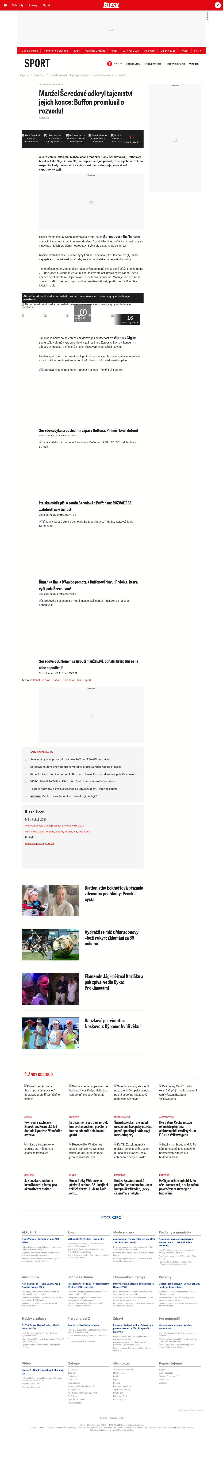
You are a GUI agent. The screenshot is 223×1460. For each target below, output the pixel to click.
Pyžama (116, 1383)
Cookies (152, 1427)
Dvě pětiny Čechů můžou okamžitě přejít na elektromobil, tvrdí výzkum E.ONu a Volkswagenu (177, 1128)
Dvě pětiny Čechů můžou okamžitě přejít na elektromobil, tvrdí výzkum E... (40, 1293)
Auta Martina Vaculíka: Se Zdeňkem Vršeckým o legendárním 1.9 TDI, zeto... (42, 1298)
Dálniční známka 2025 (33, 1287)
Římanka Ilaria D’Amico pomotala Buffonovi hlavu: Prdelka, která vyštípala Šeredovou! (83, 774)
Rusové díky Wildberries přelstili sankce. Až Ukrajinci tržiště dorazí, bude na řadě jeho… (88, 1187)
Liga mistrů (98, 1239)
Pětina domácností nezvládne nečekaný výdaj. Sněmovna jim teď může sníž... (41, 1248)
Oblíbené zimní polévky (170, 1284)
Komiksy (188, 1325)
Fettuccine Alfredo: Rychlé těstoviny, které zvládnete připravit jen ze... (176, 1298)
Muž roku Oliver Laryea (32, 1387)
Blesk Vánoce (29, 1239)
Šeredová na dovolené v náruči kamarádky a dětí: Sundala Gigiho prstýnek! (76, 766)
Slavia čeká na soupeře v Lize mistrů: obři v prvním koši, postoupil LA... (86, 1245)
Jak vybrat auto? (75, 1403)
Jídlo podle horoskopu (171, 1287)
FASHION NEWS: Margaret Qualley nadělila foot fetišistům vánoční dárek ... (88, 1331)
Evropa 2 (163, 1383)
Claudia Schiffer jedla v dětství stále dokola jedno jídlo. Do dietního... (179, 1304)
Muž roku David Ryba (31, 1384)
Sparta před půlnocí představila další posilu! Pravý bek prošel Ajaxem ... (86, 1250)
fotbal (36, 680)
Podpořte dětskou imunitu (126, 1325)
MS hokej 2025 (75, 1239)
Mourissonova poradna (170, 1325)
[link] (17, 5)
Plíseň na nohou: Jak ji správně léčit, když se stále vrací (132, 1349)
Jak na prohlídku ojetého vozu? (81, 1386)
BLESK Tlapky (29, 1325)
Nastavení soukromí (166, 1427)
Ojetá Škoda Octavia (76, 1399)
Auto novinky (166, 1117)
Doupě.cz (164, 1175)
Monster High (119, 1373)
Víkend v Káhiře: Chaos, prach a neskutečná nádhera (41, 1346)
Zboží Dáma (73, 1379)
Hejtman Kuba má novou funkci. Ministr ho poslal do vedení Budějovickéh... (133, 1304)
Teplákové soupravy (121, 1389)
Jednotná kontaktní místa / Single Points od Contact (111, 1430)
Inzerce (103, 1418)
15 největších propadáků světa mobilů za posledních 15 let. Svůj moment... (85, 1298)
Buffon (56, 680)
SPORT (37, 63)
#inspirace (73, 1325)
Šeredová (69, 680)
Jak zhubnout (120, 1239)
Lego (115, 1379)
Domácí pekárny (191, 1284)
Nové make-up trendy (125, 1242)
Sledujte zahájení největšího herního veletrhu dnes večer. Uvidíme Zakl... (178, 1340)
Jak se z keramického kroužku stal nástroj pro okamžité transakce (40, 1184)
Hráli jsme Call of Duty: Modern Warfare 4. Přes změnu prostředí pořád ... (88, 1293)
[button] (30, 51)
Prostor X (27, 1370)
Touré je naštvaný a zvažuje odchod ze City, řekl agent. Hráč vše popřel (73, 788)
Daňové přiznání (121, 1284)
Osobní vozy (73, 1376)
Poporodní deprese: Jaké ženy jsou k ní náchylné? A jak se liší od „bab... (130, 1343)
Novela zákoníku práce (142, 1284)
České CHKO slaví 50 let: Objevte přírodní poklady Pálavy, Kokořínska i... (177, 1346)
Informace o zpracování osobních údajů (130, 1427)
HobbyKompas (74, 1389)
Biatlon (87, 1239)
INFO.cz (26, 1242)
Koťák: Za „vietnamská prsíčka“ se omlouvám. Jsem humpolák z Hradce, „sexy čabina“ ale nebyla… (133, 1187)
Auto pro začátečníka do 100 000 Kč (83, 1393)
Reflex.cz (119, 1175)
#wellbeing (85, 1325)
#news (95, 1325)
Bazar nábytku (119, 1399)
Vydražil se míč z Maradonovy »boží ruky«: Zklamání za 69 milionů (112, 937)
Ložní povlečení (120, 1396)
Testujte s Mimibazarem (123, 1370)
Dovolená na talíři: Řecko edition (81, 1341)
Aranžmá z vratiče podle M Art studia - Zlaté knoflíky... (177, 1257)
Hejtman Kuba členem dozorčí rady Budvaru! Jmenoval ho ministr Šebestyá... (41, 1254)
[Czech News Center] (117, 1217)
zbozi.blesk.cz (74, 1383)
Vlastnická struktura (184, 1427)
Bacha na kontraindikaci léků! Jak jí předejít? (69, 796)
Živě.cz (28, 1117)
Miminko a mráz (167, 1242)
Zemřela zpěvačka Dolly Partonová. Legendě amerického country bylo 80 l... (41, 1259)
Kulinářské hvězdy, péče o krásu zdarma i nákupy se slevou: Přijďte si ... (176, 1251)
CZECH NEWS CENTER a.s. (113, 1425)
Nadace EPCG (120, 1287)
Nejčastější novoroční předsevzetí (176, 1239)
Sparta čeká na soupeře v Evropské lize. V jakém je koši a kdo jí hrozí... (88, 1256)
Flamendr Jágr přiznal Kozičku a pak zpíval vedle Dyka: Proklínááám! (114, 982)
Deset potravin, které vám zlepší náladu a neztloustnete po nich (130, 1337)
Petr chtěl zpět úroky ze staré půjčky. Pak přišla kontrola (133, 1254)
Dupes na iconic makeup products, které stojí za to (88, 1337)
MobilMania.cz (122, 1117)
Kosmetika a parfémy (122, 1386)
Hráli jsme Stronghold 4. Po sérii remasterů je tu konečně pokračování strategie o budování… (179, 1187)
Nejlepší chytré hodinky (79, 1284)
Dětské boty (118, 1393)
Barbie (116, 1376)
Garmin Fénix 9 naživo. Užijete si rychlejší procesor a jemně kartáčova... (85, 1304)
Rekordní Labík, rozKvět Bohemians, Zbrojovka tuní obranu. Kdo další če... (42, 1379)
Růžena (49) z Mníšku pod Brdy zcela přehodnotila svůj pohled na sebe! (175, 1263)
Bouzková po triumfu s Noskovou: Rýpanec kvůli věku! (113, 1023)
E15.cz (72, 1175)
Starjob (162, 1370)
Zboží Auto (72, 1396)
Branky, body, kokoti (43, 1370)
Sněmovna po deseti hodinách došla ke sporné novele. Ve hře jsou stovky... (133, 1298)
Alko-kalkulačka (30, 1284)
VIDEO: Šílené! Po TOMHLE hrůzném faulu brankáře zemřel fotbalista (72, 781)
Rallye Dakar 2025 (49, 1284)
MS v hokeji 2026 (36, 819)
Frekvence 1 (164, 1379)
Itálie (80, 680)
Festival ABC (165, 1328)
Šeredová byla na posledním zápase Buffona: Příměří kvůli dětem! (70, 759)
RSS (121, 1418)
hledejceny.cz (73, 1370)
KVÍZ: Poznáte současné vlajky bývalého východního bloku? (39, 1334)
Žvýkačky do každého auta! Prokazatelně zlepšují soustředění (39, 1304)
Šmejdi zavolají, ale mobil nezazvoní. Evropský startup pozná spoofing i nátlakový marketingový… (133, 1128)
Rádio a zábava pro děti (169, 1376)
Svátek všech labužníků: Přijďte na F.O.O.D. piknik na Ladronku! (178, 1293)
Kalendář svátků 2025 (48, 1239)
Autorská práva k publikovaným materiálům (48, 1427)
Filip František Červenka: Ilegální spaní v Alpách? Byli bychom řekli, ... (43, 1340)
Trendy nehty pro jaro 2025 (141, 1239)
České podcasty (166, 1373)
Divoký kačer (45, 1325)
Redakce (113, 1418)
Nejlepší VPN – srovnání (80, 1287)
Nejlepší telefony (100, 1284)
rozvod (46, 680)
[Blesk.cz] (111, 5)
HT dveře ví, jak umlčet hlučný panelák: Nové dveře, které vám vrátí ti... (132, 1259)
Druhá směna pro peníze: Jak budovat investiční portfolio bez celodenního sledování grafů (88, 1128)
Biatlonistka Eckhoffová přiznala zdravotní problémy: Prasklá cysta (114, 893)
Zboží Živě (72, 1373)
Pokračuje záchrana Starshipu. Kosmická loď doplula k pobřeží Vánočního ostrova (43, 1128)
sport (88, 680)
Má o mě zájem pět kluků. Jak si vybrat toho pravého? (177, 1334)
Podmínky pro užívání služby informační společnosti (90, 1427)
